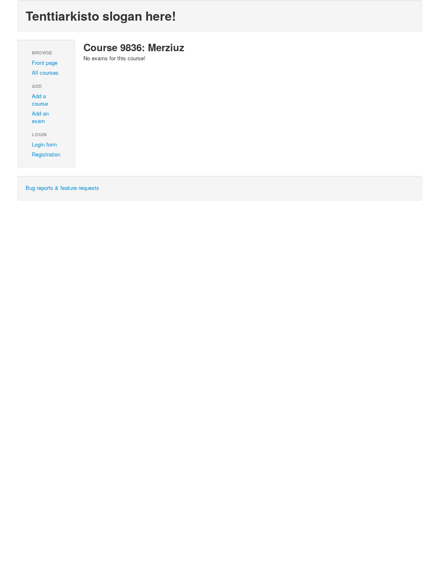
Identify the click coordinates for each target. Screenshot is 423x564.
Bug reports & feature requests (62, 188)
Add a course (40, 99)
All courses (45, 72)
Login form (44, 144)
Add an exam (40, 117)
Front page (44, 62)
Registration (46, 154)
